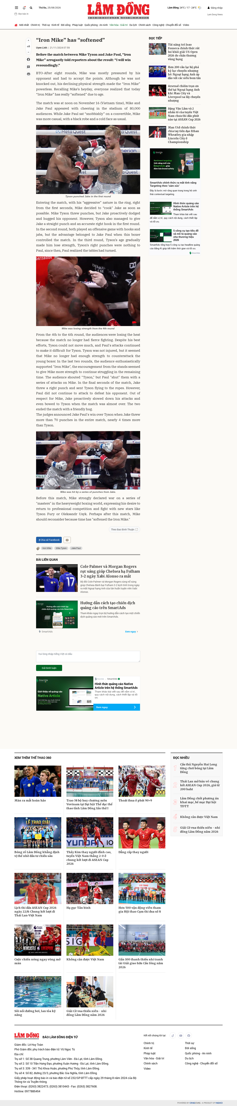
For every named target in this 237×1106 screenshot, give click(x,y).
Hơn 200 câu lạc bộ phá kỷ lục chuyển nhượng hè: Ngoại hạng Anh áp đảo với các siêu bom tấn (184, 73)
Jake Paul (76, 548)
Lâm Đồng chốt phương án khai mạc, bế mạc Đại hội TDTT (199, 802)
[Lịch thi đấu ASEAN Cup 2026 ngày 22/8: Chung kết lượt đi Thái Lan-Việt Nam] (37, 888)
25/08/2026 (50, 7)
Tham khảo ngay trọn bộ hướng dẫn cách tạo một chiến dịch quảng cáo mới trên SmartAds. (110, 614)
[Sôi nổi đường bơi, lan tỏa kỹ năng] (37, 991)
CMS (195, 1103)
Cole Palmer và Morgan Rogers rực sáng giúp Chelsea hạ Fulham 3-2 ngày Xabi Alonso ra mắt (110, 571)
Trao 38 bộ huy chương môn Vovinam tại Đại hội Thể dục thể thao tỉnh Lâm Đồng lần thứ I (89, 804)
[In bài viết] (28, 74)
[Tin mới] (24, 8)
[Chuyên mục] (16, 8)
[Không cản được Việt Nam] (89, 940)
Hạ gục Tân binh (78, 907)
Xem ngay (130, 631)
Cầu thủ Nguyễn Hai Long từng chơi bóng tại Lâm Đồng (198, 768)
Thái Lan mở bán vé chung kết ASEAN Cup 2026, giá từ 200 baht (199, 785)
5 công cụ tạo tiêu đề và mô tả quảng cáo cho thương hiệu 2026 (185, 235)
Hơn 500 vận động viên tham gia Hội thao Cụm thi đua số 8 (139, 909)
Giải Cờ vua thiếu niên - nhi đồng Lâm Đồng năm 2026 (86, 1013)
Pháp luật (77, 25)
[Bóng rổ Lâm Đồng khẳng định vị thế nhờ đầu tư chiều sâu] (37, 832)
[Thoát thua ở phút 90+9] (141, 781)
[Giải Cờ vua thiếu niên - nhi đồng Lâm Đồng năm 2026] (89, 991)
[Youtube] (181, 1035)
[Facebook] (189, 1035)
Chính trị (35, 25)
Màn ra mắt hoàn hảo (30, 800)
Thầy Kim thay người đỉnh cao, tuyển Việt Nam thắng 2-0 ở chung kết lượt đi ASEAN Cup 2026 (88, 857)
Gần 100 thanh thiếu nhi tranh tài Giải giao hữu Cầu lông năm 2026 (140, 963)
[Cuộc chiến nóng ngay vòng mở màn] (37, 940)
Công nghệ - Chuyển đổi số (167, 25)
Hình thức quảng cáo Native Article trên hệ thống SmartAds (116, 686)
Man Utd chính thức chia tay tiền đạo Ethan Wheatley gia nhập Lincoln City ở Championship (183, 135)
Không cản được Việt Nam (85, 959)
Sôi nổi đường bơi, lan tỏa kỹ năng (35, 1013)
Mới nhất (24, 25)
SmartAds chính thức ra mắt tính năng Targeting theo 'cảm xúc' (173, 184)
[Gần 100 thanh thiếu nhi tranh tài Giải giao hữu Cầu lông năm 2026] (141, 940)
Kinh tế (55, 25)
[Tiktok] (173, 1035)
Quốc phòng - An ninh (96, 25)
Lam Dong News (215, 14)
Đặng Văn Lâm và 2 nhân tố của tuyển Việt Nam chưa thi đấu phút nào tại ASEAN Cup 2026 (184, 114)
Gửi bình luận (49, 668)
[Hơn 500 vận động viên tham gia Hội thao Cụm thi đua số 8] (141, 888)
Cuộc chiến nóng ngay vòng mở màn (37, 961)
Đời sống (65, 25)
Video (186, 25)
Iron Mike (47, 548)
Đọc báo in (23, 13)
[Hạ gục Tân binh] (89, 888)
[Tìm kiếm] (31, 8)
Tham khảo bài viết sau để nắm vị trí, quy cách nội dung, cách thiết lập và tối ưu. (116, 694)
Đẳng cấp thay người (133, 852)
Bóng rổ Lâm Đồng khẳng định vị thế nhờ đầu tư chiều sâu (37, 854)
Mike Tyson (61, 548)
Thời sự (46, 25)
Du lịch (133, 25)
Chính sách (145, 25)
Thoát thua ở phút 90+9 (135, 800)
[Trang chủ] (16, 25)
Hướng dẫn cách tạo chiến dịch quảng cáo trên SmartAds (107, 605)
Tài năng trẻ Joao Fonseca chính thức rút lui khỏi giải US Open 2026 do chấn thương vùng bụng (184, 52)
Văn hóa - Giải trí (118, 25)
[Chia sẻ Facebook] (28, 59)
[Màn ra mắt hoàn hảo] (37, 781)
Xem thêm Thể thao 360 (32, 758)
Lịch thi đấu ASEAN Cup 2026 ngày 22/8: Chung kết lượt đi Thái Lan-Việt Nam (35, 911)
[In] (67, 540)
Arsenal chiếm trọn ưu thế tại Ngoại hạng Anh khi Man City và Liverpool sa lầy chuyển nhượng (184, 93)
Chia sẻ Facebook (50, 539)
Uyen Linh (41, 47)
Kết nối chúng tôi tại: (155, 1035)
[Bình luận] (28, 67)
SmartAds (47, 631)
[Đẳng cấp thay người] (141, 832)
